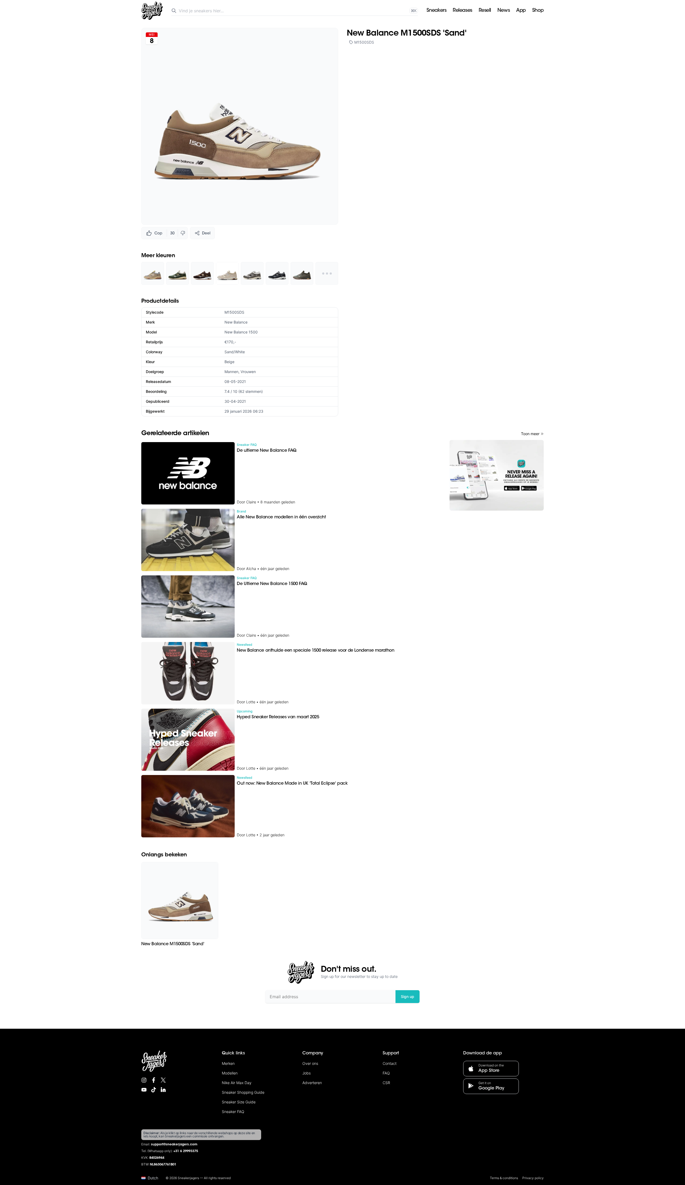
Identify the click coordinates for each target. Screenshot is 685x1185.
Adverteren (312, 1082)
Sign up (407, 996)
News (503, 10)
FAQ (386, 1073)
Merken (228, 1063)
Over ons (310, 1063)
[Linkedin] (163, 1089)
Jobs (306, 1073)
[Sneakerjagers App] (497, 475)
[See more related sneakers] (326, 273)
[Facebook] (153, 1080)
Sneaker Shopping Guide (243, 1092)
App (521, 10)
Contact (390, 1063)
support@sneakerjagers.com (174, 1144)
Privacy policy (533, 1178)
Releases (462, 10)
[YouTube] (144, 1089)
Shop (538, 10)
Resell (485, 10)
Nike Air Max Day (237, 1082)
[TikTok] (153, 1089)
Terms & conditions (504, 1178)
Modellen (230, 1073)
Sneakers (436, 10)
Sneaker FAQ (233, 1111)
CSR (386, 1082)
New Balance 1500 (241, 332)
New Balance (236, 322)
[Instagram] (144, 1080)
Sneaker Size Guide (239, 1102)
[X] (163, 1080)
